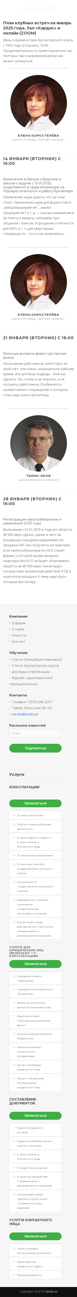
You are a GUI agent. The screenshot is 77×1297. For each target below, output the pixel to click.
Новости (19, 635)
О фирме (19, 623)
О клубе (18, 629)
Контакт (18, 641)
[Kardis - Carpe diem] (38, 7)
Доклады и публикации (31, 671)
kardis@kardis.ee (25, 714)
